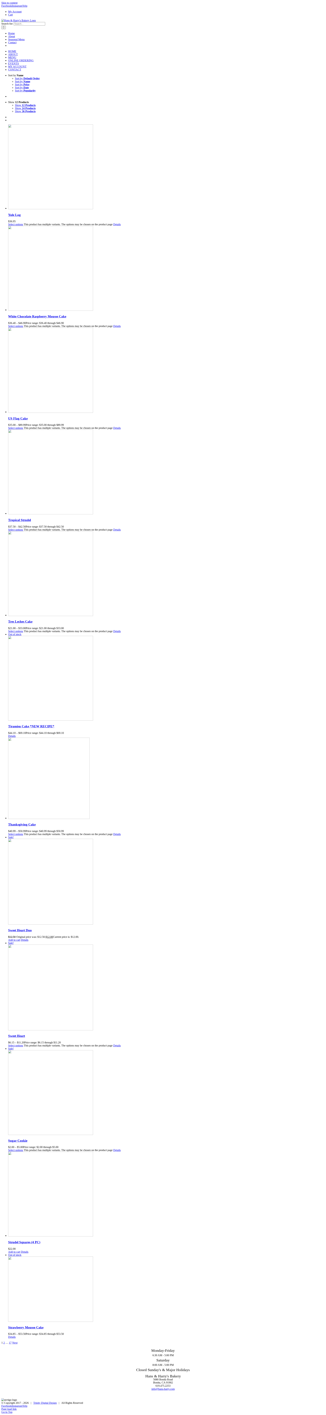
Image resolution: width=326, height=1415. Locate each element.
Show (25, 105)
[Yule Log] (166, 167)
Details (117, 224)
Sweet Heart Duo (20, 930)
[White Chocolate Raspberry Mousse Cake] (166, 268)
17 (10, 1342)
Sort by (27, 78)
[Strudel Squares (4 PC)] (166, 1194)
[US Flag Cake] (166, 370)
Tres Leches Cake (20, 621)
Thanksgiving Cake (22, 824)
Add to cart (14, 939)
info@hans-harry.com (163, 1389)
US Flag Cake (18, 418)
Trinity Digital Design (45, 1402)
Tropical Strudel (19, 520)
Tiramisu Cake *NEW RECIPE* (31, 726)
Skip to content (9, 2)
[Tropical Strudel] (166, 472)
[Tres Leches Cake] (166, 574)
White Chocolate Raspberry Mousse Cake (37, 316)
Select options (15, 224)
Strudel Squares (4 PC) (24, 1242)
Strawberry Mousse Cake (25, 1327)
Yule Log (14, 215)
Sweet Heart (16, 1036)
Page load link (9, 1409)
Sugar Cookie (17, 1140)
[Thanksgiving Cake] (166, 779)
